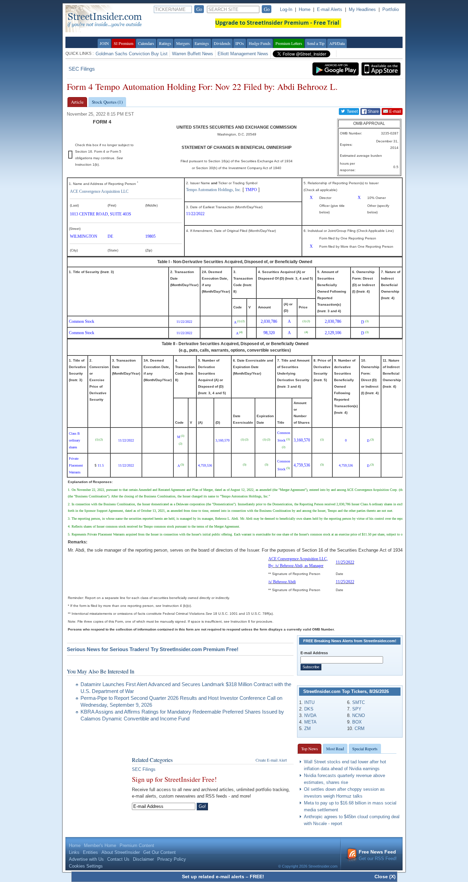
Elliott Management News (243, 53)
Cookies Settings (86, 866)
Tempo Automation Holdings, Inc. (213, 189)
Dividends (222, 43)
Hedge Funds (260, 43)
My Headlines (362, 9)
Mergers (183, 43)
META (310, 722)
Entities (90, 852)
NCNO (358, 715)
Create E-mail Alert (271, 760)
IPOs (239, 43)
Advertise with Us (86, 859)
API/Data (337, 43)
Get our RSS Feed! (378, 855)
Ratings (165, 43)
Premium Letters (288, 43)
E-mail (394, 111)
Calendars (146, 43)
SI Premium (123, 43)
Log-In (286, 9)
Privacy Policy (171, 859)
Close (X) (385, 876)
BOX (357, 722)
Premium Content (137, 845)
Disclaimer (143, 859)
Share (373, 111)
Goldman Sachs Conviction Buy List (132, 53)
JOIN (104, 43)
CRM (360, 728)
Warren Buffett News (192, 53)
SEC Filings (82, 69)
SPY (356, 709)
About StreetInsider (120, 852)
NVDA (310, 715)
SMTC (358, 702)
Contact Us (118, 859)
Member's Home (100, 845)
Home (304, 9)
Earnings (202, 43)
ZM (307, 728)
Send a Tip (315, 43)
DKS (308, 709)
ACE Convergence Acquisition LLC (99, 191)
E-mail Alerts (329, 9)
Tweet (352, 111)
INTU (309, 702)
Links (74, 852)
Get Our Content (159, 852)
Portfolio (390, 9)
